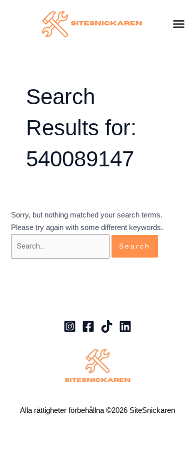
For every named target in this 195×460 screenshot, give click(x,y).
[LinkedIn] (125, 326)
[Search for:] (61, 246)
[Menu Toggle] (178, 24)
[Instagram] (70, 326)
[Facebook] (88, 326)
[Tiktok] (106, 326)
